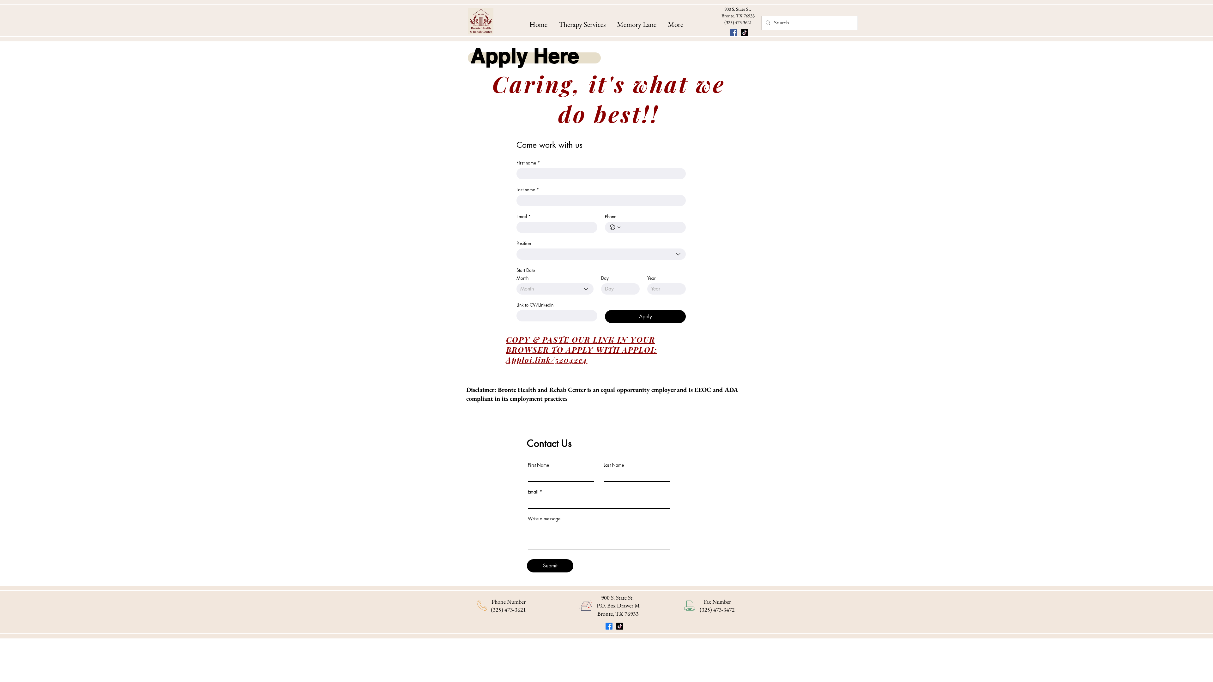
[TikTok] (744, 32)
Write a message (544, 519)
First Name (538, 465)
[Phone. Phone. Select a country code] (615, 227)
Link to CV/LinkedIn (534, 305)
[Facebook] (733, 32)
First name (528, 162)
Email (523, 216)
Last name (527, 189)
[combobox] (601, 254)
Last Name (614, 465)
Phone (610, 216)
